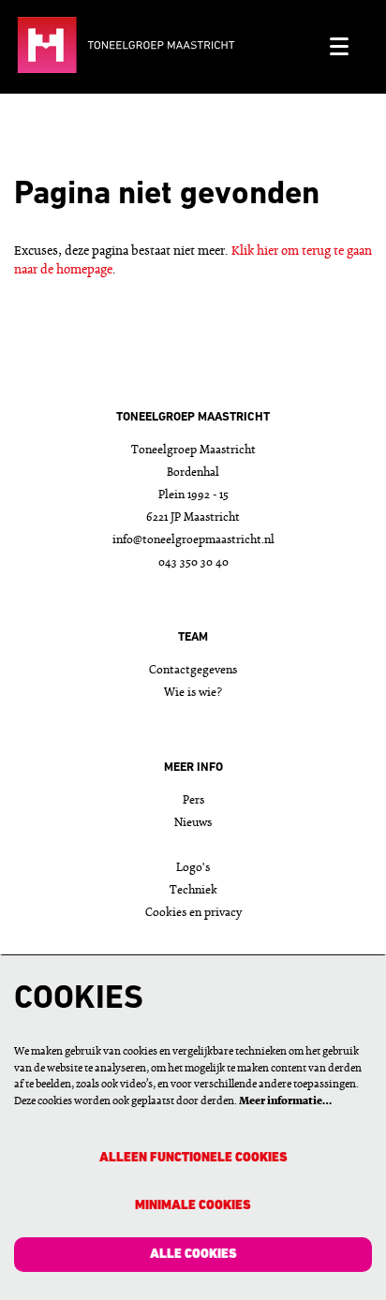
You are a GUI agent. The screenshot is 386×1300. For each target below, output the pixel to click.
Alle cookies (193, 1255)
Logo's (193, 868)
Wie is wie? (193, 693)
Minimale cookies (193, 1206)
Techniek (193, 890)
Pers (193, 800)
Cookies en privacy (193, 913)
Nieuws (193, 823)
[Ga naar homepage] (165, 47)
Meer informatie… (285, 1101)
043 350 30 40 (193, 562)
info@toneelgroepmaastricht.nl (193, 540)
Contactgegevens (193, 670)
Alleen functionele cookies (193, 1158)
